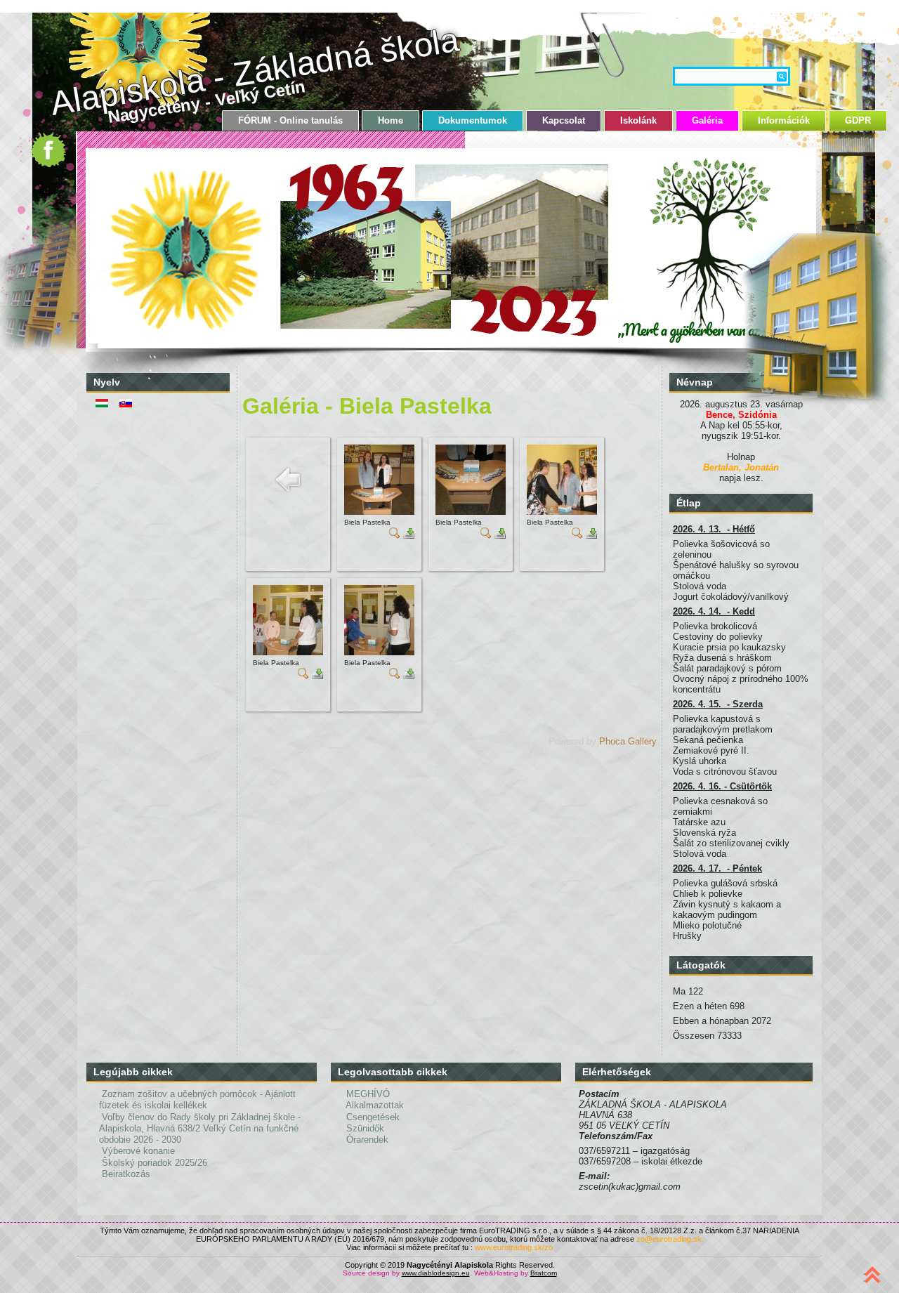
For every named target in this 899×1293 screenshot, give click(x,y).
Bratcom (543, 1273)
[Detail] (394, 535)
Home (390, 120)
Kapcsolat (563, 120)
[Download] (408, 535)
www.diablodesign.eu (436, 1273)
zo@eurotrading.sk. (670, 1239)
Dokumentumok (472, 120)
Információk (784, 120)
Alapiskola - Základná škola (254, 71)
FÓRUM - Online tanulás (290, 120)
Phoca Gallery (628, 741)
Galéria (707, 120)
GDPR (858, 120)
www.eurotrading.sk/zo (514, 1247)
